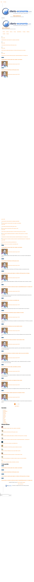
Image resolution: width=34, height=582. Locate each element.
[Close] (0, 493)
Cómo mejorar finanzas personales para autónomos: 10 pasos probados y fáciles (11, 454)
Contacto (7, 33)
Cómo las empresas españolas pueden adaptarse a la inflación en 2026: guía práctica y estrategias (13, 50)
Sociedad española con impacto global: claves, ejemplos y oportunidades (11, 59)
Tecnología (24, 31)
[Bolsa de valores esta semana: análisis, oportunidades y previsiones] (2, 460)
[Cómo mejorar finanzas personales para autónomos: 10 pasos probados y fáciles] (2, 453)
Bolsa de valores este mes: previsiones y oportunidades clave (9, 443)
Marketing (28, 31)
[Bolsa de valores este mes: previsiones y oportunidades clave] (2, 442)
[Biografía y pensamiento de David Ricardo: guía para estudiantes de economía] (2, 445)
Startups (15, 31)
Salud (4, 418)
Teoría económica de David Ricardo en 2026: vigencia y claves (10, 69)
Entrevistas (4, 413)
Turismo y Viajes (5, 423)
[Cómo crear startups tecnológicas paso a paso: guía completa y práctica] (2, 449)
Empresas (11, 31)
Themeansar (23, 482)
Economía (7, 31)
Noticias (4, 31)
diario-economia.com (17, 15)
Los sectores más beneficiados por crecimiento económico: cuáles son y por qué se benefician (13, 458)
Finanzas (4, 414)
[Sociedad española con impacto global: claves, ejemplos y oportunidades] (2, 427)
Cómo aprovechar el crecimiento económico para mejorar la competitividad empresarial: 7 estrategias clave (14, 55)
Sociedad (4, 33)
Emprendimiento (19, 31)
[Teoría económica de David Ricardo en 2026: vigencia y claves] (2, 430)
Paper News (19, 482)
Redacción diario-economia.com (12, 74)
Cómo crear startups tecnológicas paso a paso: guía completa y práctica (10, 450)
